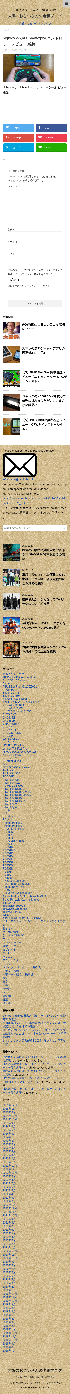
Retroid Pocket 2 (13, 822)
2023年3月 (9, 1155)
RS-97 (6, 889)
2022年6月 (9, 1187)
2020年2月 (9, 1286)
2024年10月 (10, 1119)
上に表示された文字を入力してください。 (30, 285)
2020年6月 (9, 1272)
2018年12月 (10, 1332)
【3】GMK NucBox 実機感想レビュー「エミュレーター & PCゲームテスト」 (44, 377)
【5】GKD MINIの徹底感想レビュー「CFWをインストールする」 (43, 424)
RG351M (8, 847)
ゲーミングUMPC (13, 935)
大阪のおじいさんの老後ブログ (35, 16)
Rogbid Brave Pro (13, 886)
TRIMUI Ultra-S (12, 911)
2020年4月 (9, 1279)
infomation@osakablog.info (20, 479)
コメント (14, 186)
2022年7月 (9, 1183)
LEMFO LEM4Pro (13, 745)
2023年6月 (9, 1144)
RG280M (8, 832)
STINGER (45, 1387)
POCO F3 (8, 776)
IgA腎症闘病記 (11, 739)
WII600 (7, 914)
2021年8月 (9, 1222)
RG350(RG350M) (13, 841)
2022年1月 (9, 1204)
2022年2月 (9, 1201)
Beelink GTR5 (11, 695)
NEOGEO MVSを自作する (19, 754)
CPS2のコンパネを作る (17, 711)
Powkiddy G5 (11, 779)
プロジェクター (12, 960)
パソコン (8, 956)
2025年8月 (9, 1112)
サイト (11, 253)
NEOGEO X (10, 758)
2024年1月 (9, 1137)
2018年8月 (9, 1347)
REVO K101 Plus (13, 828)
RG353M (8, 859)
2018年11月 (10, 1336)
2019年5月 (9, 1315)
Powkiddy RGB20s (14, 801)
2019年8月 (9, 1308)
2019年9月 (9, 1304)
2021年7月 (9, 1226)
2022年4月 (9, 1194)
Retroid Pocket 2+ (13, 825)
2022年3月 (9, 1197)
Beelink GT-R (11, 692)
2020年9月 (9, 1261)
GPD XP (8, 735)
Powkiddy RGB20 (13, 797)
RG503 (7, 871)
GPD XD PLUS (12, 732)
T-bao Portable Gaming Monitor (21, 899)
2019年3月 (9, 1322)
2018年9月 (9, 1343)
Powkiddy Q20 (11, 782)
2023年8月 (9, 1140)
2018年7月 (9, 1350)
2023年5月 (9, 1147)
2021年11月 (10, 1211)
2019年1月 (9, 1329)
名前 (11, 229)
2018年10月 (10, 1340)
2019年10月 (10, 1300)
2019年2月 (9, 1325)
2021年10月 (10, 1215)
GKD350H (9, 720)
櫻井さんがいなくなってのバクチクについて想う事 (34, 1029)
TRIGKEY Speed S (14, 905)
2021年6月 (9, 1229)
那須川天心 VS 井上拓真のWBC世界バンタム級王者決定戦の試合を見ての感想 (44, 579)
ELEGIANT (9, 714)
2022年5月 (9, 1190)
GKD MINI (9, 717)
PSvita (7, 810)
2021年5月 (9, 1233)
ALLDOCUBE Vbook (15, 680)
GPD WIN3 (9, 729)
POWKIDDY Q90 (13, 785)
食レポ (7, 1003)
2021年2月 (9, 1244)
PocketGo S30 (11, 773)
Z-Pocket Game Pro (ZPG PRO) (22, 917)
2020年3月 (9, 1283)
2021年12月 (10, 1208)
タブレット (9, 949)
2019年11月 (10, 1297)
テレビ (7, 953)
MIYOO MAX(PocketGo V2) (19, 751)
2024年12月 (10, 1115)
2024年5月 (9, 1130)
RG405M (8, 868)
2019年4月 (9, 1318)
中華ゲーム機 (11, 970)
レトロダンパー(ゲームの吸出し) (22, 967)
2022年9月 (9, 1176)
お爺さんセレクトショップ (35, 23)
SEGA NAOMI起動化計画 (18, 893)
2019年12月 (10, 1293)
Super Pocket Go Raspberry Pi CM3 (24, 896)
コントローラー (12, 942)
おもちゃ (8, 928)
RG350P (8, 844)
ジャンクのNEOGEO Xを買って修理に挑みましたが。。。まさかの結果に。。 (44, 401)
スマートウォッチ (13, 946)
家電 (5, 978)
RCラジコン (10, 819)
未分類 (7, 988)
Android (7, 683)
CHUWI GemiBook (14, 704)
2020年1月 (9, 1290)
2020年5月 (9, 1276)
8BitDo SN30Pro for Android (20, 677)
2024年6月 (9, 1126)
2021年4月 (9, 1236)
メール (13, 241)
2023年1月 (9, 1162)
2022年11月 (10, 1169)
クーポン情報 (11, 931)
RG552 (7, 874)
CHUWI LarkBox (13, 707)
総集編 (7, 995)
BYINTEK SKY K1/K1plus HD (21, 701)
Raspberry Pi (10, 816)
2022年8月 (9, 1179)
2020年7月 (9, 1268)
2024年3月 (9, 1133)
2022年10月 (10, 1172)
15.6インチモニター (15, 674)
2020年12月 (10, 1251)
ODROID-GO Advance (16, 767)
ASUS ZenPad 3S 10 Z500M (20, 686)
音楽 (5, 999)
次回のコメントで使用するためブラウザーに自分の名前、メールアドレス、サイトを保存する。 (35, 272)
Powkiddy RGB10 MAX (17, 791)
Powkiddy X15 (11, 807)
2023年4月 (9, 1151)
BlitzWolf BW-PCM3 (15, 698)
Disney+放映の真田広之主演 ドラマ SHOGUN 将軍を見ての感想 (43, 554)
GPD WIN (8, 726)
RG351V (8, 856)
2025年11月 (10, 1108)
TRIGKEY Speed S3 (15, 908)
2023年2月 (9, 1158)
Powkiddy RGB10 (13, 788)
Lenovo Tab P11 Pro (15, 748)
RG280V (8, 835)
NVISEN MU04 (12, 761)
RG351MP (9, 850)
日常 (5, 981)
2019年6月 (9, 1311)
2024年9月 (9, 1123)
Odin (5, 764)
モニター (8, 963)
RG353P (8, 862)
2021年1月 (9, 1247)
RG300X (8, 838)
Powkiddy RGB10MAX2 (17, 794)
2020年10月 (10, 1258)
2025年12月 (10, 1105)
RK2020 (8, 877)
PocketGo (8, 770)
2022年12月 (10, 1165)
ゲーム (7, 938)
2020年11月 (10, 1254)
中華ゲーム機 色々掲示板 (18, 974)
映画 (5, 985)
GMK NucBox (11, 723)
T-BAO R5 (9, 902)
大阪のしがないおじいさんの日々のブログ (35, 1377)
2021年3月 (9, 1240)
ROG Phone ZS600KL (16, 883)
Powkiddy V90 (11, 804)
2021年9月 (9, 1219)
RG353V (8, 865)
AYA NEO (8, 689)
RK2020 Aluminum (14, 880)
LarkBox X (9, 742)
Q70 (5, 813)
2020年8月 (9, 1265)
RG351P (8, 853)
